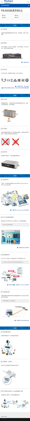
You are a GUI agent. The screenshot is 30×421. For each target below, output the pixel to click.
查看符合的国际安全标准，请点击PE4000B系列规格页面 (16, 87)
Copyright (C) (4, 418)
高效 (17, 15)
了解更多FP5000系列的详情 (22, 320)
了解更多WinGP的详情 (24, 247)
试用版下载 (11, 284)
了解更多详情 (26, 62)
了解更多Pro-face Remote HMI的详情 (20, 210)
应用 (17, 17)
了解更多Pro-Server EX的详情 (22, 284)
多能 (4, 17)
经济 (4, 15)
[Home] (11, 2)
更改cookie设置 (4, 416)
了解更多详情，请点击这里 (23, 86)
